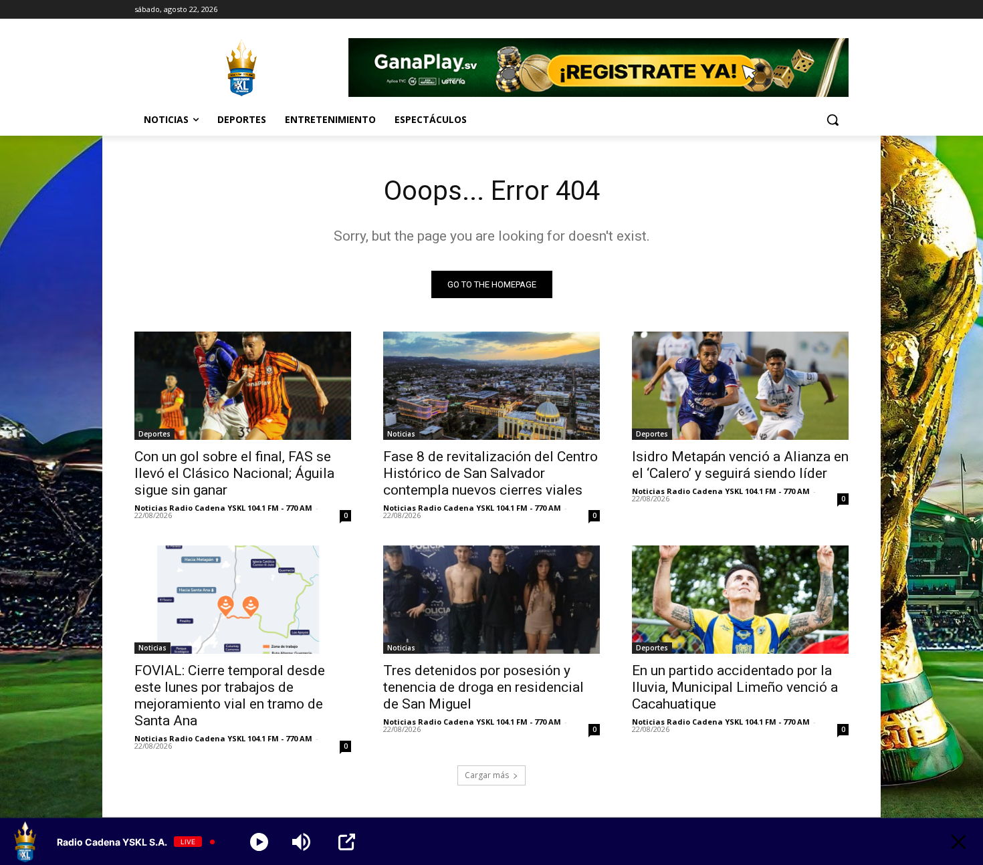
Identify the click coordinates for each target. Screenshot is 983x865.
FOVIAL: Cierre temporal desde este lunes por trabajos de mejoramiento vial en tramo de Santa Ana (229, 695)
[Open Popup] (347, 842)
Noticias (401, 434)
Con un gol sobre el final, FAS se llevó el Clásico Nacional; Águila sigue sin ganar (234, 473)
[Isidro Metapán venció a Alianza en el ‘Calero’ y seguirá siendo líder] (740, 386)
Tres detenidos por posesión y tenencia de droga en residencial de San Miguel (483, 687)
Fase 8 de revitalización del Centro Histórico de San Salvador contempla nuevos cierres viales (490, 473)
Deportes (154, 434)
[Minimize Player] (959, 842)
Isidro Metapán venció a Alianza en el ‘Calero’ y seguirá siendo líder (740, 465)
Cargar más (487, 775)
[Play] (259, 842)
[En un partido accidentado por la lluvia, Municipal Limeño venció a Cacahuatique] (740, 599)
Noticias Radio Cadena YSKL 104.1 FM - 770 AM (223, 508)
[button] (832, 120)
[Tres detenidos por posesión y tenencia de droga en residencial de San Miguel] (491, 599)
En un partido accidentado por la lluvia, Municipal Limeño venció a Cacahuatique (735, 687)
